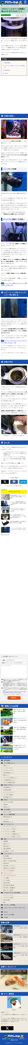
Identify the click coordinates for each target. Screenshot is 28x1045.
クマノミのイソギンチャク (9, 875)
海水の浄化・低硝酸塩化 (9, 887)
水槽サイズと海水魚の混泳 (9, 860)
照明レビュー (6, 765)
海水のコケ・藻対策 (8, 890)
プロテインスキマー (6, 15)
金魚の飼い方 (6, 846)
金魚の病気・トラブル (8, 851)
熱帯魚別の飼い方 (7, 816)
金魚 (5, 839)
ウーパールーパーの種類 (9, 831)
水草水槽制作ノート (8, 787)
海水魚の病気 (6, 882)
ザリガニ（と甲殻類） (10, 905)
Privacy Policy (6, 692)
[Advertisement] (14, 94)
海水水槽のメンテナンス (9, 865)
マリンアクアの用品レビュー (10, 777)
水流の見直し (7, 62)
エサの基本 (7, 809)
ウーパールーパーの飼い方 (9, 829)
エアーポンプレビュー (8, 770)
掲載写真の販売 (14, 1040)
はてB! (23, 482)
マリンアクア (8, 853)
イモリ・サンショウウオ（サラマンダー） (13, 908)
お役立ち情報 (6, 900)
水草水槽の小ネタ (7, 797)
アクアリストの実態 (8, 897)
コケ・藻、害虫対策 (8, 794)
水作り (6, 799)
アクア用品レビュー (9, 763)
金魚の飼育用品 (7, 848)
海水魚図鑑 (6, 856)
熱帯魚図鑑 (7, 760)
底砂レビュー (6, 775)
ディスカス (6, 819)
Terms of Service (14, 692)
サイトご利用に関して (20, 1038)
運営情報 (4, 1038)
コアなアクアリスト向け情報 (12, 892)
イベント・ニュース (8, 895)
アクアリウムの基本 (8, 802)
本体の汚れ (6, 70)
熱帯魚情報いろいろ (8, 821)
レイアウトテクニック (8, 792)
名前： (4, 660)
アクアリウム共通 (9, 914)
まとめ (5, 73)
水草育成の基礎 (7, 789)
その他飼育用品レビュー (9, 780)
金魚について (6, 843)
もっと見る (24, 961)
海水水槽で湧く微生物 (8, 885)
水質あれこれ (6, 807)
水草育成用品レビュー (8, 772)
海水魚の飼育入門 (7, 858)
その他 (6, 917)
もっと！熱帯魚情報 (9, 814)
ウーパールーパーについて (9, 826)
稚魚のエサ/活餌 (7, 812)
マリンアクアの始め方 (8, 870)
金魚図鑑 (5, 841)
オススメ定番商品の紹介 (9, 782)
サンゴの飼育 (6, 880)
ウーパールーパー (9, 824)
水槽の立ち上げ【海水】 (9, 868)
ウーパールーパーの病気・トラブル (12, 836)
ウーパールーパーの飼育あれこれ (11, 834)
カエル (6, 912)
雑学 (4, 902)
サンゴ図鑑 (6, 878)
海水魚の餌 (6, 863)
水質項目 (5, 804)
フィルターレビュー (8, 767)
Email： (4, 662)
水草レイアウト (8, 785)
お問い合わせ (11, 1038)
